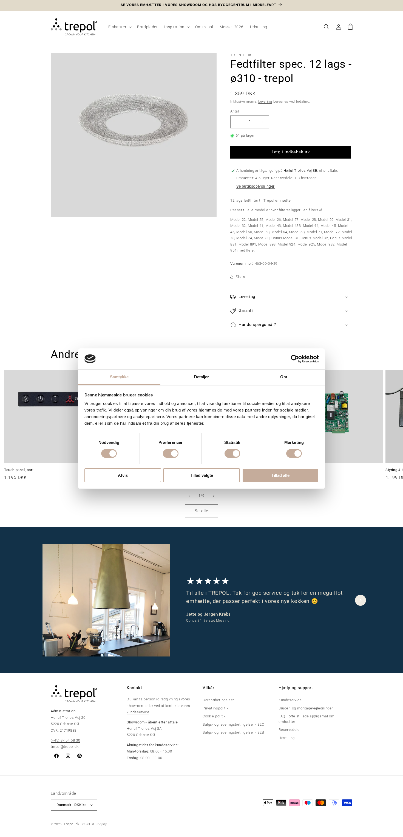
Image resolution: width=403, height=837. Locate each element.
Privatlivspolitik (215, 708)
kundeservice (138, 712)
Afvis (123, 475)
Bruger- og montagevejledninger (306, 708)
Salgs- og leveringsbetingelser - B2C (233, 724)
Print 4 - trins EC (303, 470)
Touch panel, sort (18, 470)
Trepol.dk (72, 824)
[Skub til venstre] (189, 496)
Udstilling (287, 738)
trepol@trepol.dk (65, 747)
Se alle (201, 510)
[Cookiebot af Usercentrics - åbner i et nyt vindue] (295, 359)
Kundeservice (290, 700)
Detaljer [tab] (201, 376)
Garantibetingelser (218, 700)
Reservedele (289, 730)
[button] (119, 27)
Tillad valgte (201, 475)
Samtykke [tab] (119, 376)
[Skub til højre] (214, 496)
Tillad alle (280, 475)
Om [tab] (283, 376)
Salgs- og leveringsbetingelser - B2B (233, 733)
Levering (265, 101)
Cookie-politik (214, 716)
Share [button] (241, 277)
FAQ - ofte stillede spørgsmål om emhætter (306, 719)
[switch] (170, 453)
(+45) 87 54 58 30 (65, 740)
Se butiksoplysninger (255, 186)
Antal (234, 111)
